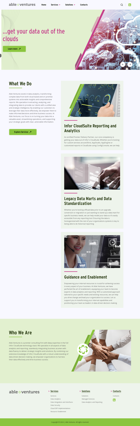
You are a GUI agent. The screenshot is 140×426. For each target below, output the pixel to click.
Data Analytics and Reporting (92, 402)
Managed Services (88, 399)
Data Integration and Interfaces (62, 402)
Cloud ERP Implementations (60, 408)
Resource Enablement (58, 411)
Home (43, 5)
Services (54, 5)
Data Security (55, 405)
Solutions (69, 5)
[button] (122, 64)
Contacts (84, 5)
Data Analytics (56, 399)
